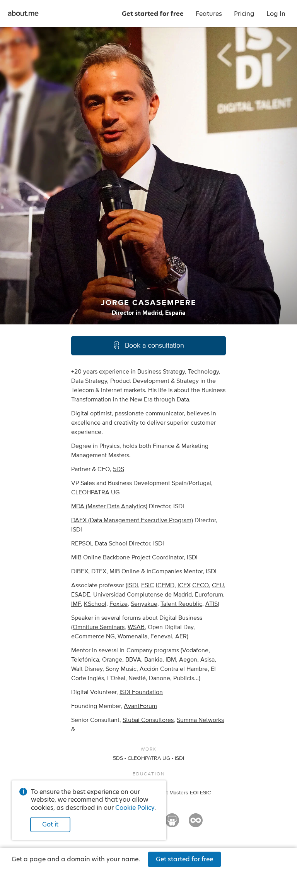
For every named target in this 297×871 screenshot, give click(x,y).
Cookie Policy (134, 807)
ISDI (132, 585)
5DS (118, 469)
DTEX (98, 571)
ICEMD (165, 585)
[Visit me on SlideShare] (172, 824)
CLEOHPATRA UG (95, 492)
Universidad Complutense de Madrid (142, 595)
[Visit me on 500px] (196, 824)
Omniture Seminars (99, 627)
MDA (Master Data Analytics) (109, 506)
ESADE (80, 595)
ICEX (184, 585)
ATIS (211, 604)
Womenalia (132, 636)
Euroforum (209, 595)
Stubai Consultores (148, 720)
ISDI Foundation (141, 692)
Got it (50, 824)
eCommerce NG (92, 636)
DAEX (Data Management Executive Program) (132, 520)
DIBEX (79, 571)
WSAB (136, 627)
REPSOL (82, 543)
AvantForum (140, 706)
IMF (76, 604)
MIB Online (86, 557)
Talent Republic (181, 604)
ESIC (147, 585)
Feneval (161, 636)
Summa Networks (200, 720)
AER (181, 636)
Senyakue (144, 604)
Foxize (118, 604)
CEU (218, 585)
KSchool (95, 604)
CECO (200, 585)
